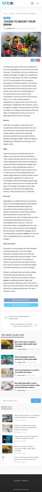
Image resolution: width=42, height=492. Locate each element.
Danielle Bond (10, 28)
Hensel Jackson (22, 349)
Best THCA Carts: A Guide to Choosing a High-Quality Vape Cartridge (26, 344)
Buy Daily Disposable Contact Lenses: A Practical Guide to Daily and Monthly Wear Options (27, 385)
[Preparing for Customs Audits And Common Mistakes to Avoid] (7, 439)
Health (6, 18)
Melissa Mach (21, 390)
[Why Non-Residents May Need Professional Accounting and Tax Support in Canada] (7, 428)
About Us (25, 480)
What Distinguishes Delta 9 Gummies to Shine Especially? (26, 358)
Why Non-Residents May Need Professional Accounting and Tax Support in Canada (25, 427)
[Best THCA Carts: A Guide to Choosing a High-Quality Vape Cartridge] (7, 449)
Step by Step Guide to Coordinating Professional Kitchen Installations (26, 416)
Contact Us (17, 480)
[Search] (38, 3)
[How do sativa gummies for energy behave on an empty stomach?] (7, 460)
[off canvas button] (32, 3)
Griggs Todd (21, 362)
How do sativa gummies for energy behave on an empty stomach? (26, 458)
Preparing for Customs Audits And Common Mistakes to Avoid (26, 437)
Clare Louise (21, 375)
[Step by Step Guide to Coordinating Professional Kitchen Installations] (7, 418)
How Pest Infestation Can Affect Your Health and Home (27, 371)
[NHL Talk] (7, 3)
